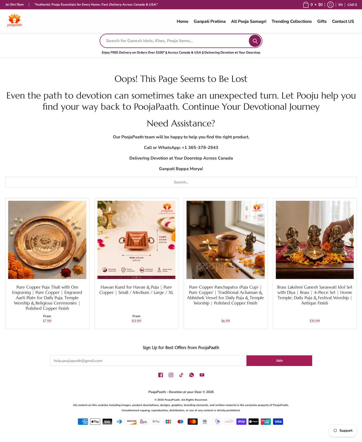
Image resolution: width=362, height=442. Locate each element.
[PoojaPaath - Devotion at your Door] (14, 21)
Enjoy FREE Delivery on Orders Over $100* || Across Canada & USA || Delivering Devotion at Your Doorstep (181, 52)
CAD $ (352, 5)
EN (340, 5)
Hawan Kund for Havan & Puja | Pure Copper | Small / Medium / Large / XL (136, 289)
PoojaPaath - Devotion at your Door (175, 392)
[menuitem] (340, 4)
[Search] (255, 41)
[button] (312, 4)
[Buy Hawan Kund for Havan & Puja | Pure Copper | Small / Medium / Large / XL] (137, 240)
